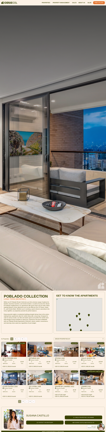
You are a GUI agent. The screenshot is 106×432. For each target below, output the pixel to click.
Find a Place (99, 2)
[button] (88, 325)
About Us (81, 2)
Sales (74, 2)
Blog (89, 2)
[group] (88, 325)
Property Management (61, 2)
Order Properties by (62, 339)
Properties (46, 2)
